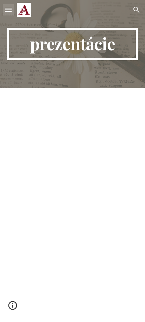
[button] (8, 9)
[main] (72, 44)
